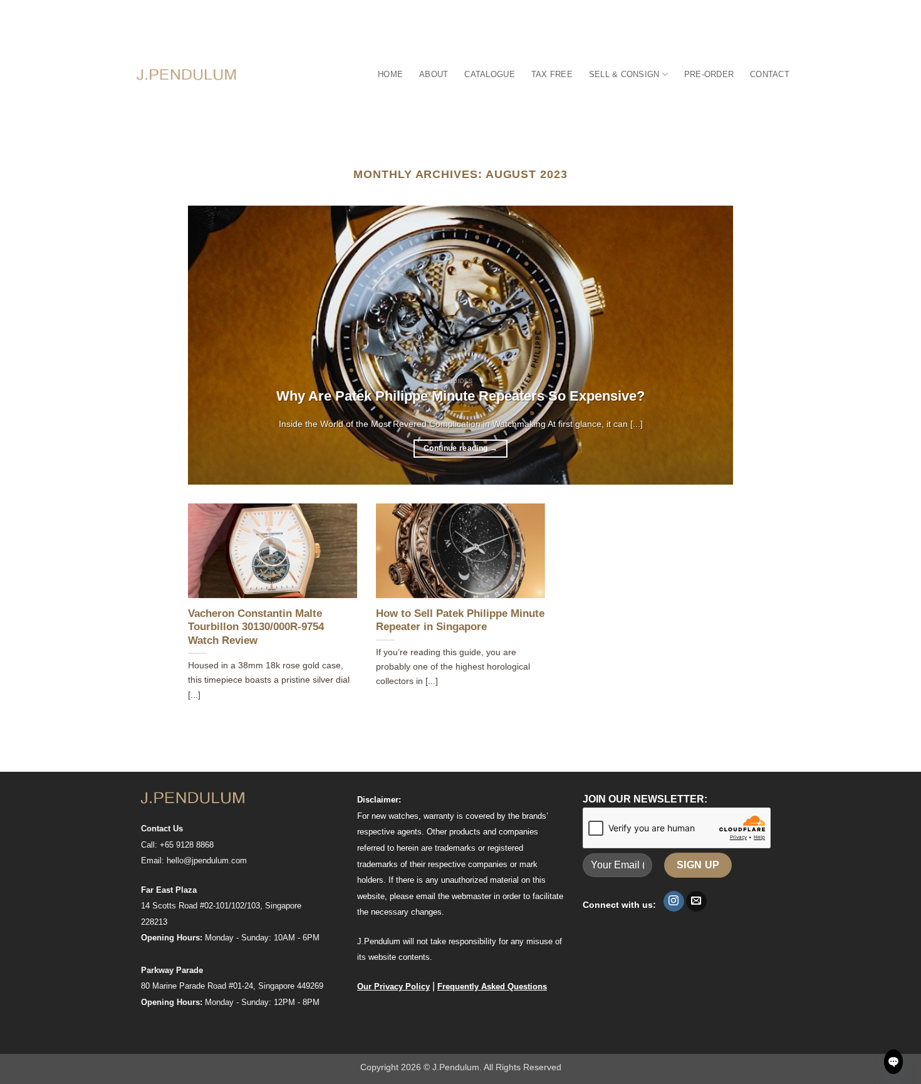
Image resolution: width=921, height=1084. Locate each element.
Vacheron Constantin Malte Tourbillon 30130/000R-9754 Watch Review (256, 627)
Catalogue (489, 74)
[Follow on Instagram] (673, 901)
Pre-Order (709, 74)
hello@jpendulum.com (207, 860)
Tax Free (552, 74)
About (433, 74)
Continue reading (460, 448)
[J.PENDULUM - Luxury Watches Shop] (187, 74)
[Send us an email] (696, 901)
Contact (769, 74)
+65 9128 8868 (187, 845)
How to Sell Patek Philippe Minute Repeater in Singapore (460, 620)
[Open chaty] (893, 1062)
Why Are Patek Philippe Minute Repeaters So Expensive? (460, 396)
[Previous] (215, 345)
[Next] (706, 345)
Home (390, 74)
